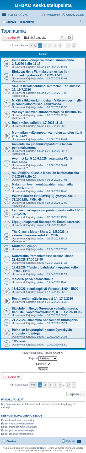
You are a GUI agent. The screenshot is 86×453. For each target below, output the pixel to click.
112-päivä (19, 341)
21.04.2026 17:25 (57, 262)
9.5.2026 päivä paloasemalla (32, 279)
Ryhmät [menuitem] (70, 441)
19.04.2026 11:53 (57, 274)
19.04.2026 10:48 (57, 282)
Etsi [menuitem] (82, 22)
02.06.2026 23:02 (57, 202)
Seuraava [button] (74, 45)
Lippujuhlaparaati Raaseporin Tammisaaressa (46, 222)
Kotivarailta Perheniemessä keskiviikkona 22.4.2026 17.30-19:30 (42, 257)
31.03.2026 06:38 (57, 301)
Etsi (62, 38)
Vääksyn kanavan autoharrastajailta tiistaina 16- (47, 112)
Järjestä (33, 358)
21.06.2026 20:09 (57, 139)
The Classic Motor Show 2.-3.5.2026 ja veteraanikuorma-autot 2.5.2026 (40, 233)
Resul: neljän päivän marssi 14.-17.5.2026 (42, 298)
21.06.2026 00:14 (57, 150)
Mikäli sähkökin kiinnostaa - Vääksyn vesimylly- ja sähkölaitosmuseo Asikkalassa (47, 102)
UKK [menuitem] (25, 14)
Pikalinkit (12, 14)
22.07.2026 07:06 (57, 92)
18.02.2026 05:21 (57, 323)
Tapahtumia (13, 31)
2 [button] (45, 45)
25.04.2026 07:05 (57, 249)
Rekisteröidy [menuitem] (52, 14)
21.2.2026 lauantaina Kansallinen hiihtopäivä (45, 320)
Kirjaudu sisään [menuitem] (75, 14)
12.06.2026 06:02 (57, 165)
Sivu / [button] (33, 45)
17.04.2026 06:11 (57, 292)
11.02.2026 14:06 (57, 336)
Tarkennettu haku (69, 38)
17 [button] (68, 45)
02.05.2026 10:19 (57, 238)
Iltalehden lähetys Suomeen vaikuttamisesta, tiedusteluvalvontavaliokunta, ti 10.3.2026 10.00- (47, 310)
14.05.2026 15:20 (57, 225)
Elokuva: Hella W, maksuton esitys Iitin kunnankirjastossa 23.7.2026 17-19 (41, 73)
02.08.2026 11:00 (57, 67)
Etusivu (11, 441)
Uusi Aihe (9, 38)
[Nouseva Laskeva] (43, 364)
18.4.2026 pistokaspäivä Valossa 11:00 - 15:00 (45, 289)
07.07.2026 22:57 (57, 115)
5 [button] (60, 45)
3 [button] (50, 45)
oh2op (40, 67)
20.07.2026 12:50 (57, 107)
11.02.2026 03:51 (57, 344)
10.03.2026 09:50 (57, 315)
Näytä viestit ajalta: (33, 352)
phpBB (40, 448)
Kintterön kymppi (25, 246)
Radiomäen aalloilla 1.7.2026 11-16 (37, 123)
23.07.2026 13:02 (57, 78)
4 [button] (55, 45)
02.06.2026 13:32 (57, 217)
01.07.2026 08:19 (57, 126)
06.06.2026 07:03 (57, 179)
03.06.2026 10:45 (57, 191)
